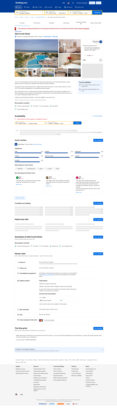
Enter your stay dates (47, 405)
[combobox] (30, 13)
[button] (92, 70)
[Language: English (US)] (68, 3)
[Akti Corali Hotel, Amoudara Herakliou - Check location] (15, 37)
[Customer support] (73, 3)
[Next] (101, 52)
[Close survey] (100, 359)
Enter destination (23, 11)
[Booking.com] (21, 3)
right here (86, 28)
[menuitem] (18, 7)
